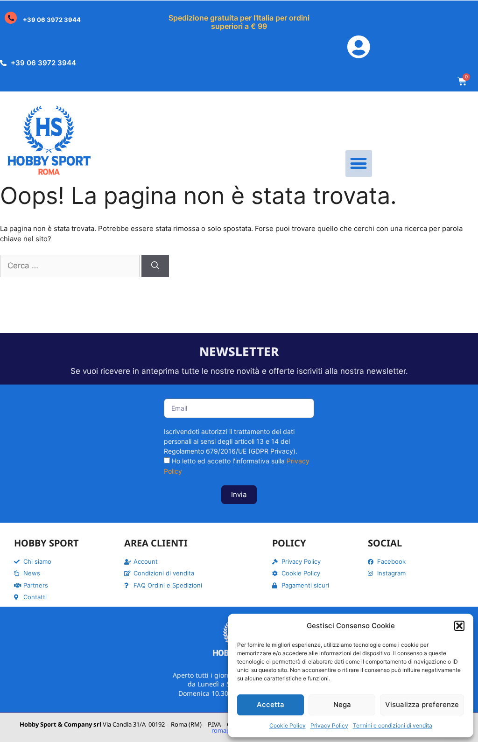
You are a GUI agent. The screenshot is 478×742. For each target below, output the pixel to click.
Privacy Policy (329, 725)
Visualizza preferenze (422, 704)
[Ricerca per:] (70, 265)
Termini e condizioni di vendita (392, 725)
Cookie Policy (287, 725)
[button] (459, 625)
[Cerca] (155, 266)
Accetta (270, 704)
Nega (342, 704)
